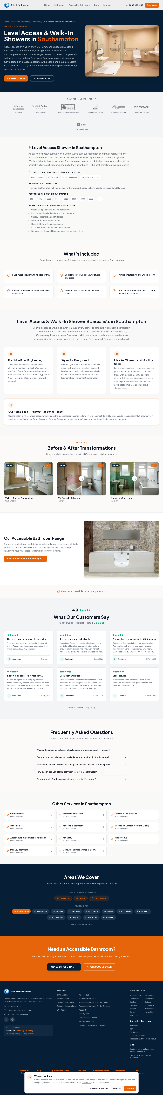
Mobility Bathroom (86, 1021)
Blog (96, 5)
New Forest (92, 917)
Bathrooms (59, 5)
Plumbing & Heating (19, 1030)
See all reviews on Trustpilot (79, 707)
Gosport (75, 917)
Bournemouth (57, 917)
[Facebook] (6, 1019)
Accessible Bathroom (87, 998)
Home (47, 5)
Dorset (82, 898)
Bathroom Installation (65, 1002)
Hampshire (36, 22)
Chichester (126, 911)
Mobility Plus (84, 1014)
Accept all (129, 1088)
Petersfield (144, 911)
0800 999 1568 (136, 5)
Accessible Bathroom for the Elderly (93, 1002)
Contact (107, 5)
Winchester (93, 911)
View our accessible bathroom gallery (82, 591)
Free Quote (152, 5)
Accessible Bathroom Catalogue (143, 1039)
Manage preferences (99, 1088)
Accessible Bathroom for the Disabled (94, 1006)
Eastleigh (76, 911)
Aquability (83, 1010)
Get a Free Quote (14, 78)
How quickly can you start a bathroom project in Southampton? (67, 772)
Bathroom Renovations (66, 1006)
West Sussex (100, 898)
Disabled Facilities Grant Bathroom (93, 1025)
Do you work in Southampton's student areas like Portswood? (66, 779)
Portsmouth (42, 911)
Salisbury (110, 917)
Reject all (117, 1088)
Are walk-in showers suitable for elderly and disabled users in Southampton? (73, 764)
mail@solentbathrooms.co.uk (19, 1010)
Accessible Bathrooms (79, 5)
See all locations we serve (81, 924)
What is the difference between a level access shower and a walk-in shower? (73, 750)
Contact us (86, 1082)
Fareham (59, 911)
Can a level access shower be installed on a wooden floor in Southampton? (73, 757)
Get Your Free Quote (62, 966)
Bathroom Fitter (63, 998)
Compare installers (137, 1035)
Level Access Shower (88, 1017)
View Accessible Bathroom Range (24, 558)
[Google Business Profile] (12, 1019)
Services (61, 990)
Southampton (23, 911)
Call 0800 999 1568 (101, 966)
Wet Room (61, 1010)
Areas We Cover (138, 990)
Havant (110, 911)
